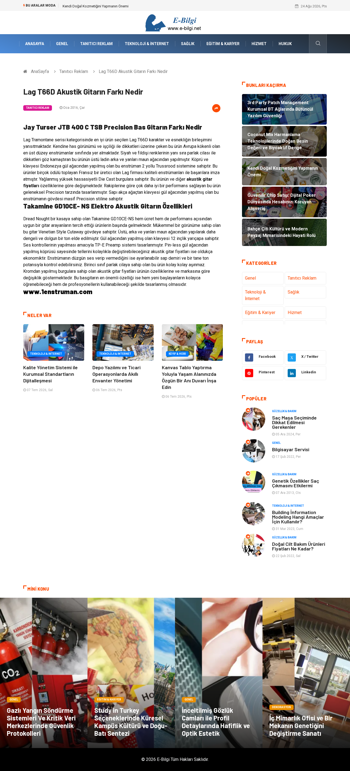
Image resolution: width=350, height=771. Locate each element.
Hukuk (285, 44)
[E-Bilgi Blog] (175, 22)
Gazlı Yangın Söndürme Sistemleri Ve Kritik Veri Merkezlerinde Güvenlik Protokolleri (41, 721)
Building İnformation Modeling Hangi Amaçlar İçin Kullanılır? (298, 516)
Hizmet (259, 44)
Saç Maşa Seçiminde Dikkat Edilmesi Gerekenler (294, 422)
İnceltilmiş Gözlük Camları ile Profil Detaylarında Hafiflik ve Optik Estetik (216, 721)
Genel (62, 44)
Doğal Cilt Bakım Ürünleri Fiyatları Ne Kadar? (298, 546)
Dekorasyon (281, 707)
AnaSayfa (34, 44)
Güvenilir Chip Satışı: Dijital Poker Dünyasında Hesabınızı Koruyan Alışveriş (121, 6)
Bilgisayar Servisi (290, 449)
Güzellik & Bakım (284, 411)
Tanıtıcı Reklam (96, 44)
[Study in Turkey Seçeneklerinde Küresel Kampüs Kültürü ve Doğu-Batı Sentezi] (131, 673)
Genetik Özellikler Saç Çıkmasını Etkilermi (295, 483)
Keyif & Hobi (177, 353)
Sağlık (187, 44)
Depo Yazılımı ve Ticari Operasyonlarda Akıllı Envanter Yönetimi (116, 373)
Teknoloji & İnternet (147, 44)
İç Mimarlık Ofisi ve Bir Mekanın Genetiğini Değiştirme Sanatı (300, 725)
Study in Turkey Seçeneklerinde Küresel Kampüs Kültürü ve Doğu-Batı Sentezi (130, 721)
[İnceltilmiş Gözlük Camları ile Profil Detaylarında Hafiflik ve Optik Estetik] (218, 673)
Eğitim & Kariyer (223, 44)
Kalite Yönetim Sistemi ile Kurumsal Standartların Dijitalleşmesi (50, 373)
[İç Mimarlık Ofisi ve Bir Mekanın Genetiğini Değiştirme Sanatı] (306, 673)
